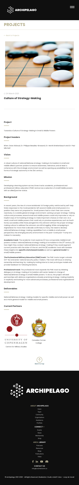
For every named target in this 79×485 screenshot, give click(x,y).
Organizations (39, 417)
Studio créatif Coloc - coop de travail (60, 477)
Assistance (39, 420)
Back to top (39, 364)
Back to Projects (12, 35)
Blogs (39, 451)
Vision (39, 409)
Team (39, 412)
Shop (39, 438)
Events (39, 430)
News (39, 433)
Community (39, 414)
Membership (39, 435)
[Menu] (72, 7)
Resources (39, 448)
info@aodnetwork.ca (39, 469)
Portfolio (39, 423)
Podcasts (39, 445)
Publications (39, 454)
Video (39, 456)
